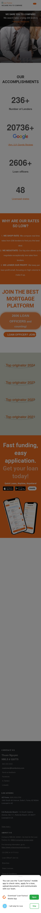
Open (34, 897)
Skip (34, 906)
